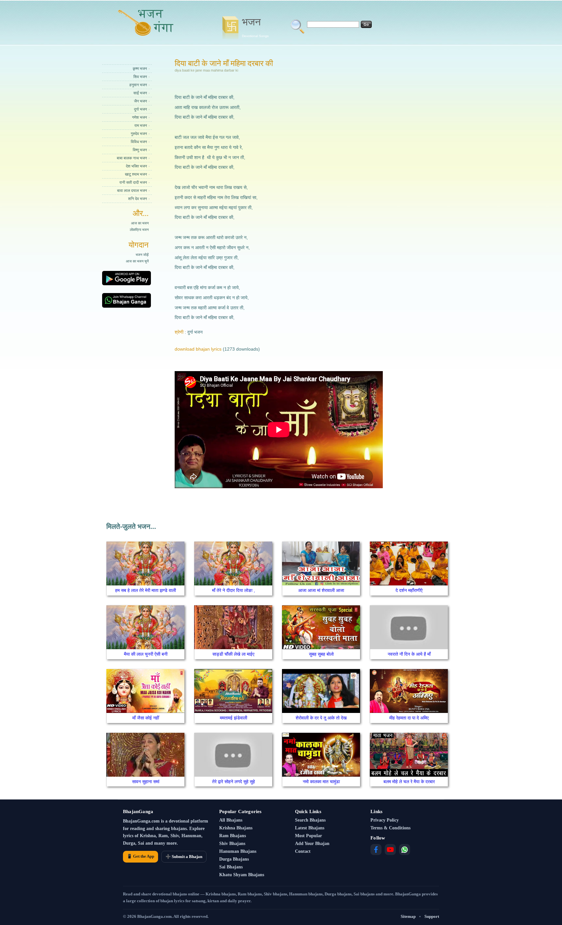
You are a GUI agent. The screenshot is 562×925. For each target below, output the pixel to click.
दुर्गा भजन (140, 109)
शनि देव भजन (137, 198)
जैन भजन (140, 101)
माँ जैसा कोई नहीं (145, 717)
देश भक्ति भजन (136, 166)
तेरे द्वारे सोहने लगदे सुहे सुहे (233, 781)
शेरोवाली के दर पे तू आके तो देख (321, 717)
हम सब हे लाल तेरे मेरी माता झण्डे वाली (145, 590)
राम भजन (140, 125)
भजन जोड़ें (142, 255)
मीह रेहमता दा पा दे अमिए (409, 717)
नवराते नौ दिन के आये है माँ (409, 654)
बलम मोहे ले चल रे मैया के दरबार (409, 781)
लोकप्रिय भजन (139, 230)
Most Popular (308, 835)
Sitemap (408, 916)
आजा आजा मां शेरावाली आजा (321, 590)
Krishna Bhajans (235, 827)
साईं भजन (140, 93)
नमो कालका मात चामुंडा (321, 781)
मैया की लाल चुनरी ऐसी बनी (145, 654)
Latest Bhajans (309, 827)
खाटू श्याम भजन (136, 174)
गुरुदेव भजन (139, 133)
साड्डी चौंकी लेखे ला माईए (233, 654)
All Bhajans (230, 820)
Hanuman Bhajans (237, 851)
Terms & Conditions (390, 827)
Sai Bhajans (231, 867)
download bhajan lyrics (198, 349)
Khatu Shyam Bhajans (241, 874)
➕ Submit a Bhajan (184, 856)
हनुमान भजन (138, 85)
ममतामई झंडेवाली (233, 717)
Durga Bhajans (234, 859)
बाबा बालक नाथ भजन (132, 158)
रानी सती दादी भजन (133, 182)
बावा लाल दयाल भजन (132, 190)
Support (431, 916)
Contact (303, 851)
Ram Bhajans (232, 835)
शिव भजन (140, 76)
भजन (255, 27)
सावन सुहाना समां (145, 781)
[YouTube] (390, 849)
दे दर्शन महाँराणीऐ (408, 590)
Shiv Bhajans (232, 843)
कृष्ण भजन (140, 68)
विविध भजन (139, 142)
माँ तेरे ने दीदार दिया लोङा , (233, 590)
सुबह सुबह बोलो (321, 654)
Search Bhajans (310, 820)
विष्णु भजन (140, 150)
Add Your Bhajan (312, 843)
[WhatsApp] (404, 849)
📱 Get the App (140, 856)
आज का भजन (140, 223)
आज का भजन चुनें (137, 261)
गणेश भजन (139, 117)
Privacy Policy (384, 820)
